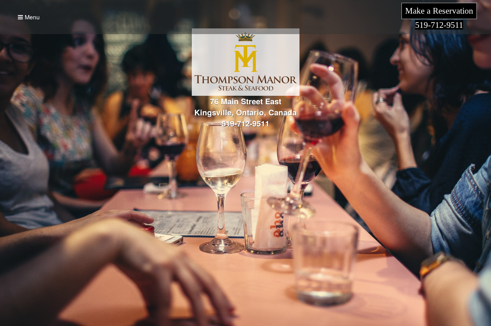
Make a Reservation (439, 10)
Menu (31, 17)
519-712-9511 (439, 25)
